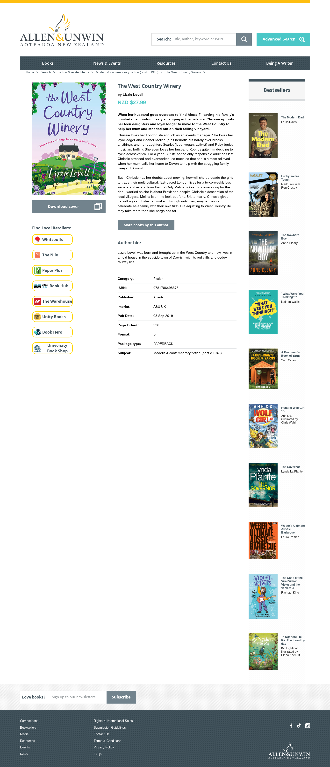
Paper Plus (52, 270)
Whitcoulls (52, 239)
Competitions (29, 721)
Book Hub (59, 285)
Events (25, 747)
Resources (166, 63)
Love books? (33, 697)
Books (48, 63)
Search (163, 39)
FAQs (98, 754)
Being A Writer (279, 63)
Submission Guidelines (110, 727)
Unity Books (54, 316)
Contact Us (221, 63)
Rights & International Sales (113, 721)
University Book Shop (57, 348)
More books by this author (146, 225)
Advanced (279, 39)
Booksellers (28, 727)
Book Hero (52, 332)
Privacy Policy (104, 747)
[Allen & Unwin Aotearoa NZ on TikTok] (299, 725)
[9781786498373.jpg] (69, 138)
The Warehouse (57, 301)
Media (24, 734)
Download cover (63, 206)
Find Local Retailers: (51, 228)
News (24, 754)
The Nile (50, 255)
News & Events (107, 63)
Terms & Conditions (107, 741)
